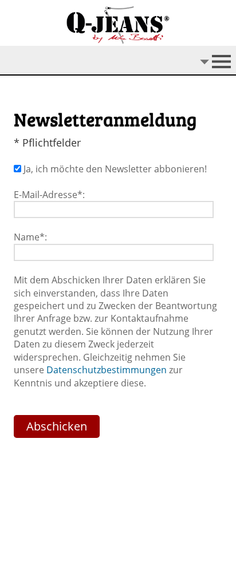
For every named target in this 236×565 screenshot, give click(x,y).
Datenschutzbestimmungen (106, 370)
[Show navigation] (118, 61)
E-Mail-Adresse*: (49, 194)
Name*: (30, 237)
